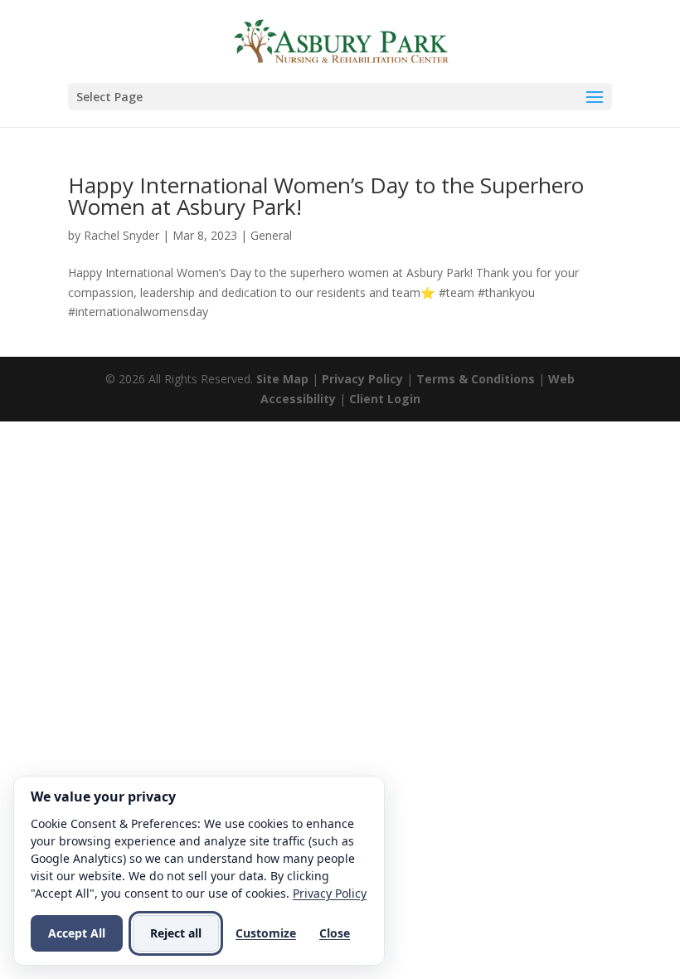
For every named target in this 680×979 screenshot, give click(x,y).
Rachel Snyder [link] (121, 235)
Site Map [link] (282, 379)
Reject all (176, 933)
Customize (266, 933)
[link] (342, 40)
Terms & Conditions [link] (475, 379)
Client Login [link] (384, 399)
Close (334, 933)
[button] (340, 96)
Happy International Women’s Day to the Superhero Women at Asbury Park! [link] (326, 196)
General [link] (271, 235)
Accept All (76, 933)
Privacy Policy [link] (362, 379)
